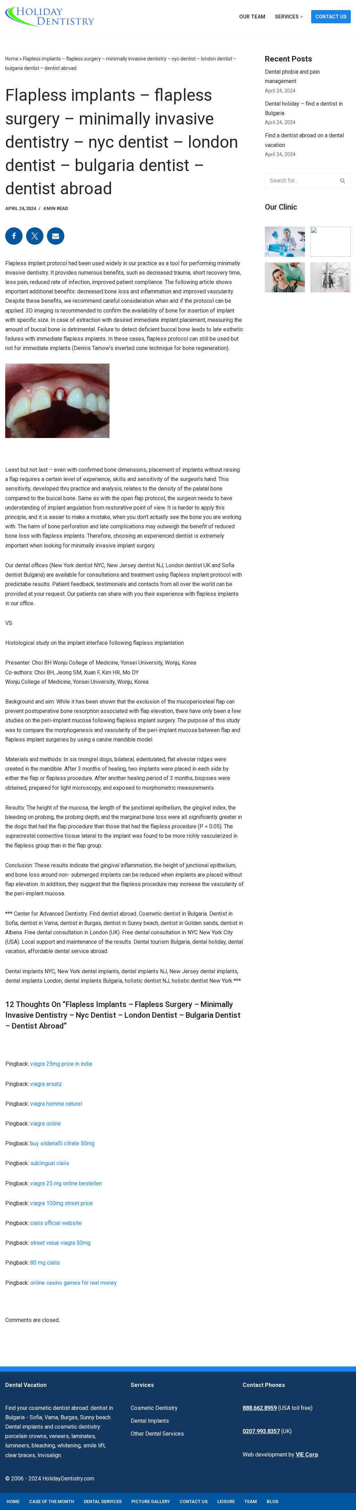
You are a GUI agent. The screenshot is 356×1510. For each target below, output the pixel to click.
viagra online (45, 1123)
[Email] (55, 236)
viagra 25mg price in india (61, 1064)
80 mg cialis (45, 1262)
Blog (272, 1501)
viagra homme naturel (56, 1104)
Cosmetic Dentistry (154, 1408)
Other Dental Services (157, 1433)
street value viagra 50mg (60, 1243)
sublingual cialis (49, 1163)
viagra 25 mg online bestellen (66, 1183)
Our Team (252, 17)
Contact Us (331, 16)
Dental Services (103, 1501)
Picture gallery (150, 1501)
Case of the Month (51, 1501)
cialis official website (56, 1223)
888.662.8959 (260, 1408)
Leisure (226, 1501)
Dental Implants (150, 1421)
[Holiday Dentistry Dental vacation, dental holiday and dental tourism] (51, 16)
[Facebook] (14, 236)
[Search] (343, 180)
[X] (34, 236)
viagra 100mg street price (61, 1203)
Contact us (194, 1501)
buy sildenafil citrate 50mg (62, 1143)
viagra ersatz (46, 1084)
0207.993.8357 (261, 1431)
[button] (301, 17)
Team (250, 1501)
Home (11, 59)
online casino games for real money (73, 1283)
